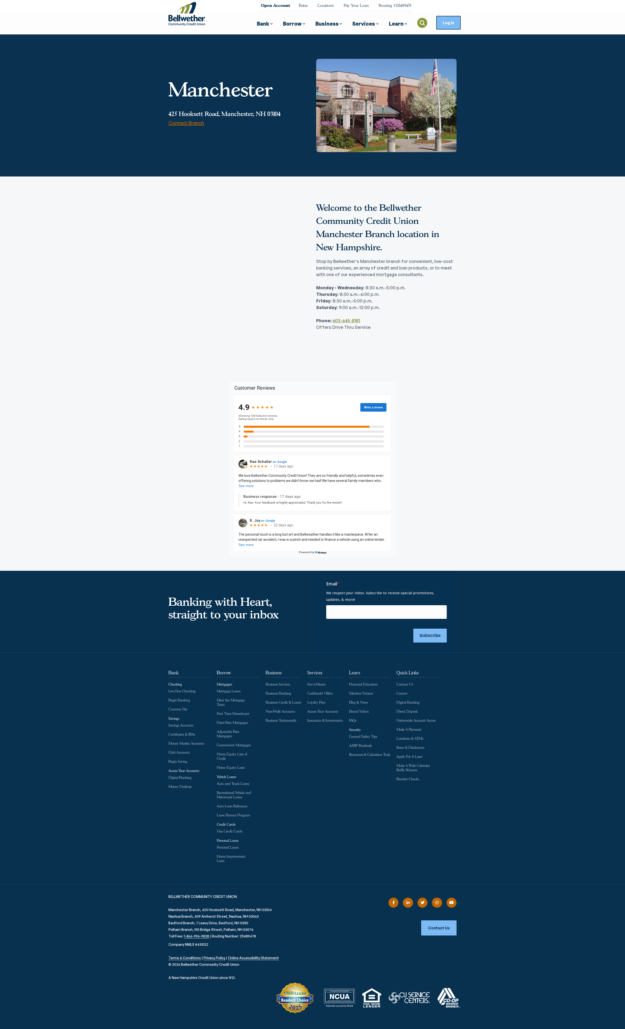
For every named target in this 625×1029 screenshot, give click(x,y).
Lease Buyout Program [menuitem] (233, 815)
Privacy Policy (214, 958)
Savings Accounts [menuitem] (180, 725)
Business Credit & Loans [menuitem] (283, 702)
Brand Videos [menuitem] (359, 711)
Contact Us (439, 927)
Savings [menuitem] (173, 719)
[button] (264, 21)
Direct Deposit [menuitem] (407, 711)
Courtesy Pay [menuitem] (178, 709)
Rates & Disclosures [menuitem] (410, 748)
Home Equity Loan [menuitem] (231, 768)
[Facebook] (393, 903)
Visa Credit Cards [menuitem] (229, 831)
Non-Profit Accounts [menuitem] (280, 711)
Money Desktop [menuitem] (180, 787)
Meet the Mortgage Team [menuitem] (231, 702)
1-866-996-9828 (196, 936)
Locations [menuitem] (326, 5)
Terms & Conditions (184, 958)
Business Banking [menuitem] (278, 693)
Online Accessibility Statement (253, 958)
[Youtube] (452, 903)
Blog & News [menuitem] (358, 702)
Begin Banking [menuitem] (179, 700)
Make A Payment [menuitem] (408, 730)
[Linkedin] (408, 903)
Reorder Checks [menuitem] (407, 779)
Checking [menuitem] (175, 684)
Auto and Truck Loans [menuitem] (233, 784)
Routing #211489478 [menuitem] (395, 5)
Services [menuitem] (314, 673)
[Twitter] (422, 903)
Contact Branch (186, 123)
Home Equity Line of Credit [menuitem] (232, 756)
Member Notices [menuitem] (361, 693)
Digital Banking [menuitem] (179, 778)
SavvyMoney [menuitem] (316, 684)
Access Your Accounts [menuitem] (183, 771)
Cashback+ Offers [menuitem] (320, 693)
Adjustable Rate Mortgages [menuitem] (228, 734)
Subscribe (430, 635)
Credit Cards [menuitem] (226, 824)
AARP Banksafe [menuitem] (360, 746)
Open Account (275, 5)
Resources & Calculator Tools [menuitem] (369, 755)
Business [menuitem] (274, 673)
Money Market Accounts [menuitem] (186, 743)
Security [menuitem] (355, 730)
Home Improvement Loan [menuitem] (231, 858)
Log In (448, 22)
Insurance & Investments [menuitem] (325, 720)
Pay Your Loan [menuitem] (356, 5)
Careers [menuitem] (401, 693)
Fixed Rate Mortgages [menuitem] (232, 723)
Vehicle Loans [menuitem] (226, 777)
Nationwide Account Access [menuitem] (416, 720)
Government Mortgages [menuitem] (234, 745)
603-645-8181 (346, 320)
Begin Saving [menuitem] (177, 761)
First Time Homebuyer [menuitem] (233, 714)
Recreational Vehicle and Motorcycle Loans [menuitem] (234, 795)
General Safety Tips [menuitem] (363, 737)
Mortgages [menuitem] (224, 684)
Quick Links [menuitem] (407, 673)
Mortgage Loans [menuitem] (228, 691)
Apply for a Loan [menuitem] (409, 757)
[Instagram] (437, 903)
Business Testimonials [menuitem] (281, 720)
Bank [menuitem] (173, 673)
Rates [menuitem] (303, 5)
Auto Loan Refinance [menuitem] (232, 806)
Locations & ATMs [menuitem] (409, 739)
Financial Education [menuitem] (363, 684)
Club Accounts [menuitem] (179, 752)
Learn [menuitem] (354, 673)
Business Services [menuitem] (278, 684)
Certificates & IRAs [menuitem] (181, 734)
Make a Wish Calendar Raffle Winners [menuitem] (413, 768)
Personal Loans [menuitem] (228, 841)
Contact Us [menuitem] (404, 684)
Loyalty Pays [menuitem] (316, 702)
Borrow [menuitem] (224, 673)
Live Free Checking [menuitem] (182, 691)
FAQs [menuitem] (352, 720)
